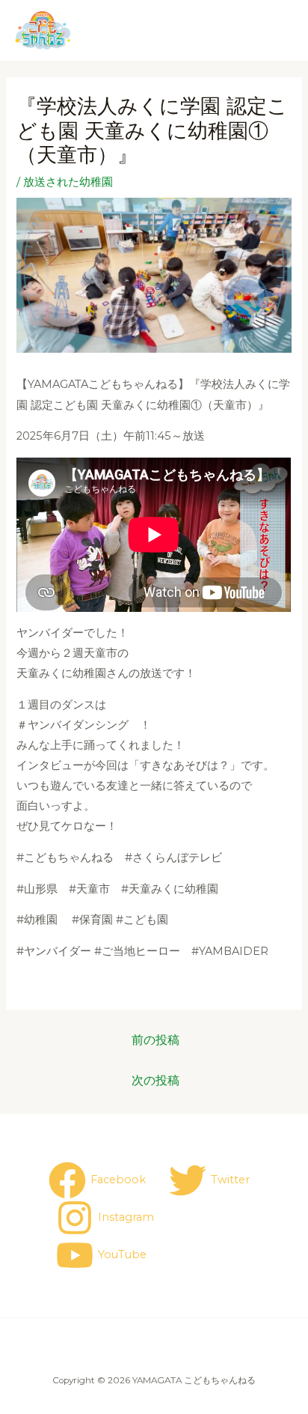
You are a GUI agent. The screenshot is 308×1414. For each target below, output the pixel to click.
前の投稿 (155, 1040)
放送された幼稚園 (68, 182)
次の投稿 (155, 1080)
